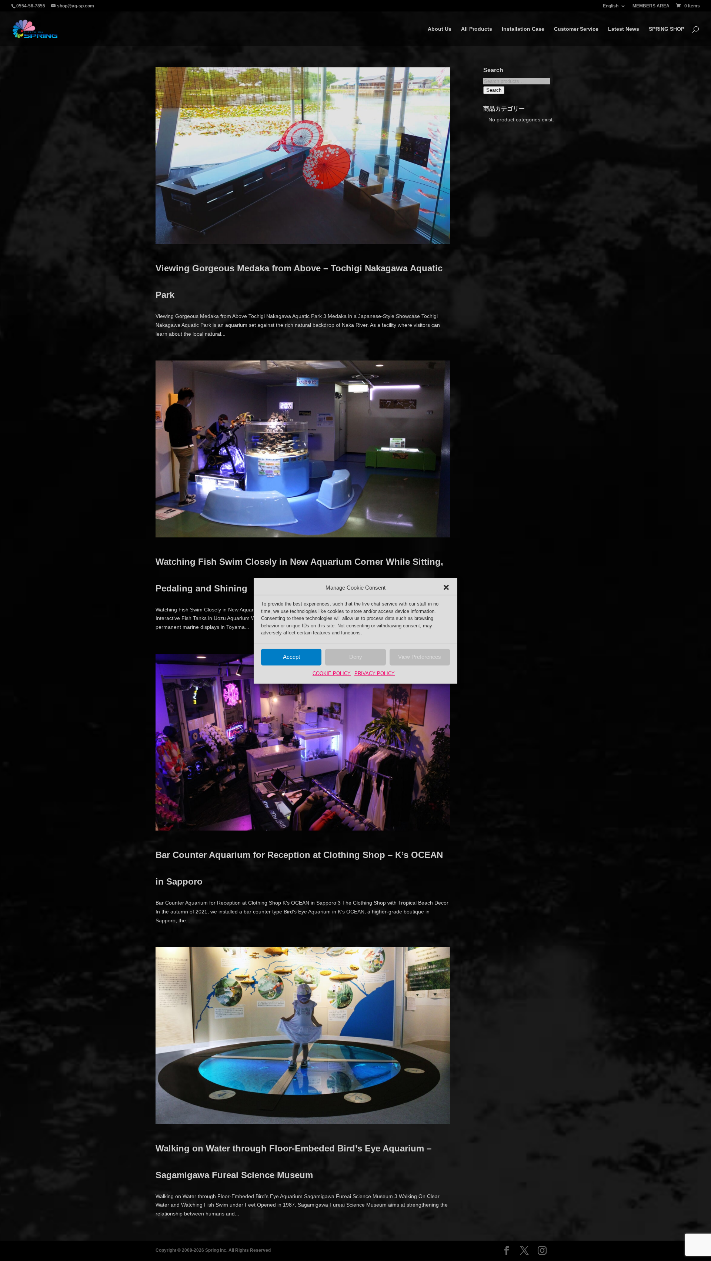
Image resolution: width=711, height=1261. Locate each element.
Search (493, 90)
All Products (476, 29)
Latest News (623, 29)
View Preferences (419, 657)
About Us (439, 29)
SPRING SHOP (666, 29)
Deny (355, 657)
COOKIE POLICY (332, 673)
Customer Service (576, 29)
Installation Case (523, 29)
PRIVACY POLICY (374, 673)
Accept (291, 657)
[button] (446, 587)
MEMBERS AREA (651, 6)
